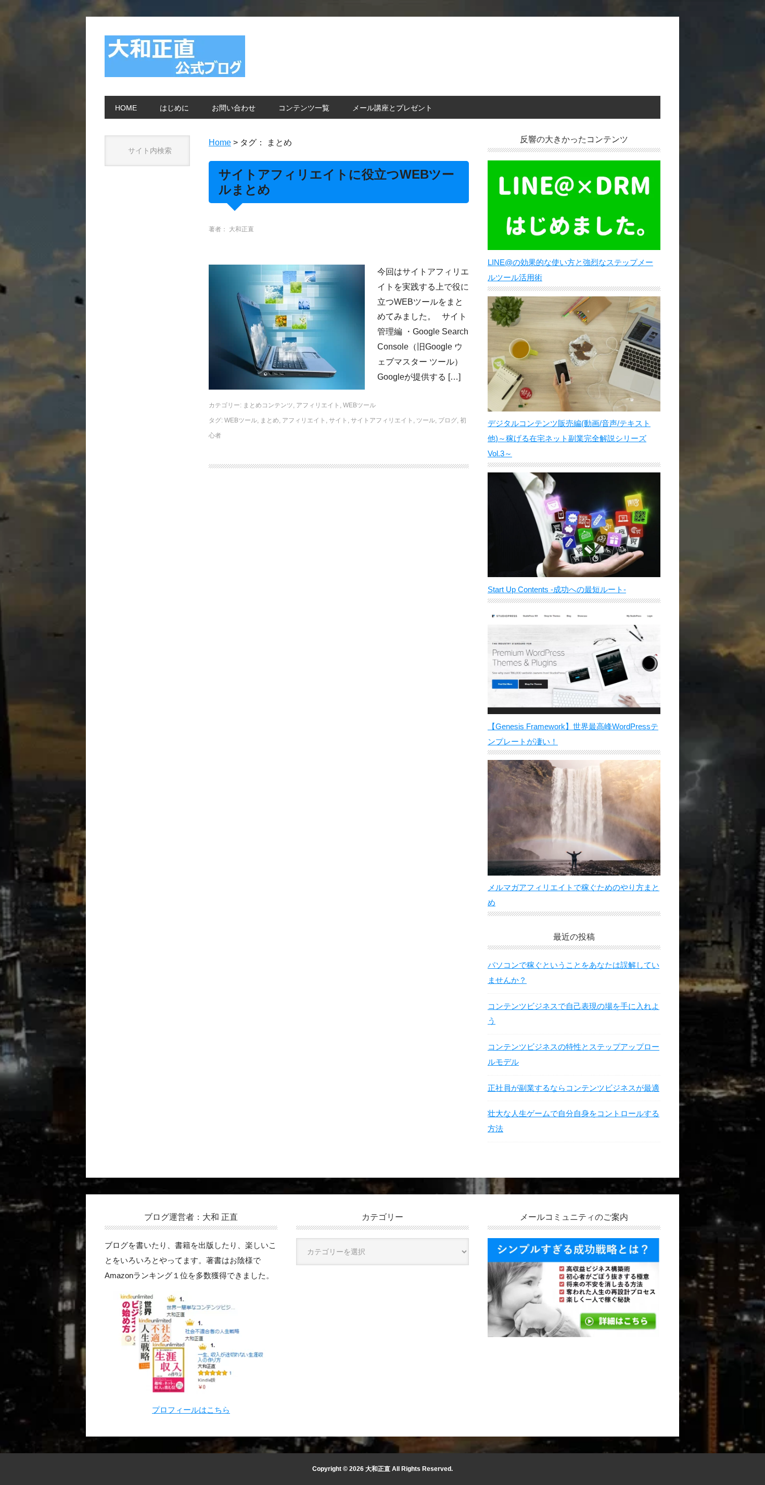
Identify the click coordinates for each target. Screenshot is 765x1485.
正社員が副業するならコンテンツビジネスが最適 (573, 1087)
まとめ (269, 420)
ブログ (447, 420)
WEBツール (359, 405)
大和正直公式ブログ (175, 56)
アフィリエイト (318, 405)
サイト (338, 420)
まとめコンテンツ (268, 405)
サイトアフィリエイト (382, 420)
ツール (425, 420)
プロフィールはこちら (191, 1409)
